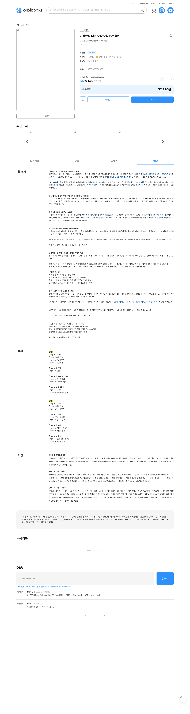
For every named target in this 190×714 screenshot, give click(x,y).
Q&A (155, 160)
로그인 (133, 4)
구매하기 (152, 99)
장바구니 (108, 99)
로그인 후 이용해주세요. (27, 578)
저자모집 (171, 4)
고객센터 (153, 4)
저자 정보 (74, 160)
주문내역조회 (143, 4)
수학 (27, 25)
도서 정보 (34, 160)
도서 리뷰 (115, 160)
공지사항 (162, 4)
